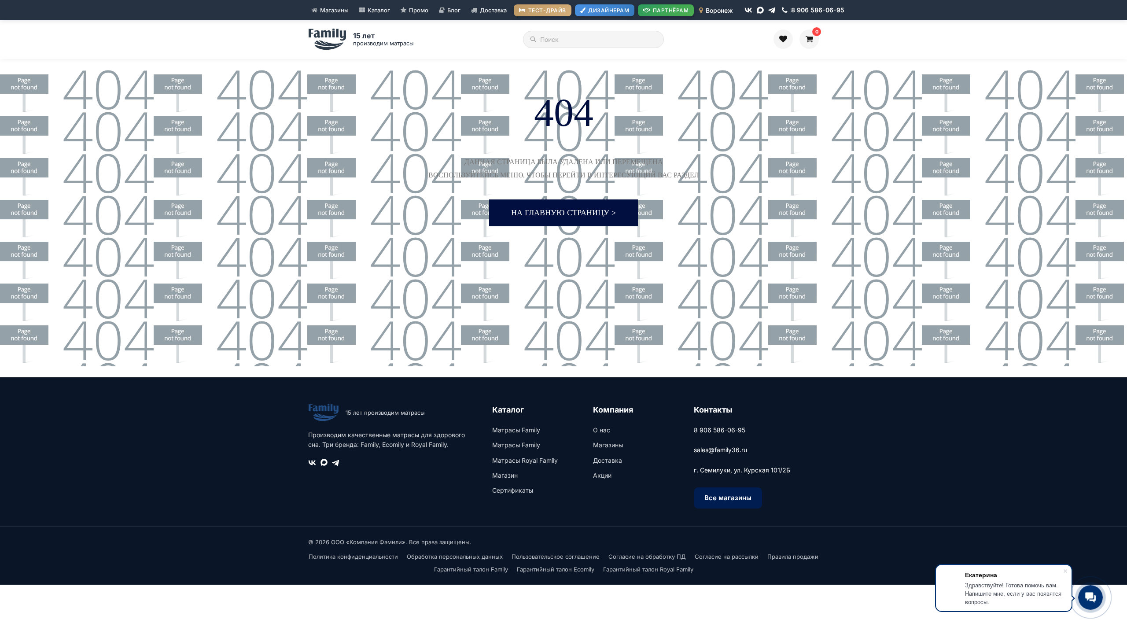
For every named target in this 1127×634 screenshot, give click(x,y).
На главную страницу (563, 212)
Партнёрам (671, 10)
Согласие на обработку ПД (647, 556)
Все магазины (727, 498)
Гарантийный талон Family (471, 569)
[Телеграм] (772, 10)
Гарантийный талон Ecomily (555, 569)
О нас (601, 430)
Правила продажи (792, 556)
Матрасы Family (516, 430)
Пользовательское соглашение (556, 556)
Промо (418, 10)
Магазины (334, 10)
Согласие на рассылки (727, 556)
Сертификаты (512, 490)
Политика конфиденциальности (353, 556)
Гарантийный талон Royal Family (648, 569)
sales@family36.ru (720, 449)
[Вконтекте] (748, 10)
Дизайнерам (608, 10)
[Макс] (760, 10)
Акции (602, 475)
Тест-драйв (547, 10)
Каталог (379, 10)
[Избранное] (783, 39)
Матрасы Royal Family (525, 460)
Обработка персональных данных (455, 556)
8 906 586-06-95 (719, 430)
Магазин (505, 475)
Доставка (493, 10)
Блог (453, 10)
